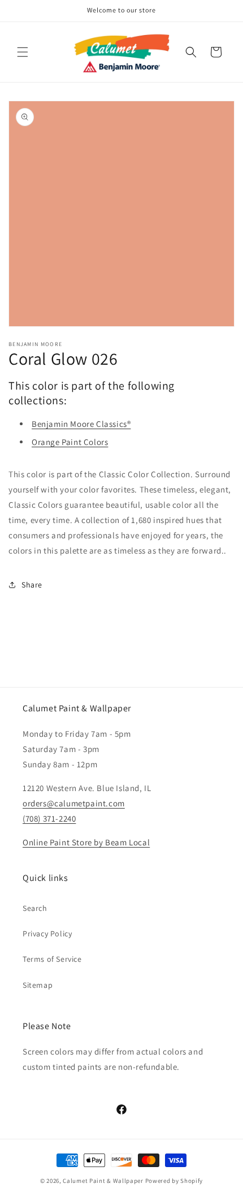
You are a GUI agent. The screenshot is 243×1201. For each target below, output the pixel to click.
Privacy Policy (47, 933)
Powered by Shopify (174, 1181)
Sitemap (38, 985)
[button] (22, 52)
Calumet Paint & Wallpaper (103, 1181)
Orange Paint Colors (70, 442)
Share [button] (31, 585)
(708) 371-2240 (49, 818)
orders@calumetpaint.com (74, 803)
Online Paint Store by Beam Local (86, 842)
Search (35, 908)
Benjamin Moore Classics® (81, 423)
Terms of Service (52, 959)
